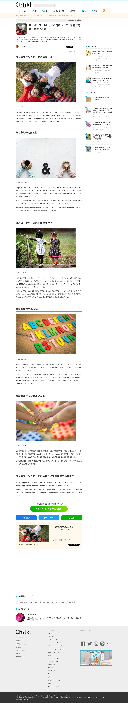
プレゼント (51, 655)
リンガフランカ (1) (47, 602)
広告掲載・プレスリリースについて (25, 644)
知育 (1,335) (60, 602)
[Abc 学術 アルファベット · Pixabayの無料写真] (49, 334)
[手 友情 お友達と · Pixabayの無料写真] (49, 421)
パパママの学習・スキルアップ (56, 649)
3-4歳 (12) (34, 602)
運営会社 (18, 641)
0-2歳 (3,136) (22, 602)
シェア (27, 517)
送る (73, 517)
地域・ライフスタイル (53, 661)
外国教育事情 (51, 664)
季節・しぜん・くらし (99, 117)
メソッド (24, 11)
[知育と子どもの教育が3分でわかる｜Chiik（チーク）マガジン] (23, 5)
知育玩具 (50, 683)
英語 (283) (71, 602)
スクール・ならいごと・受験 (99, 58)
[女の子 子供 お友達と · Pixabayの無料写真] (49, 248)
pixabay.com (22, 182)
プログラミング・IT (53, 658)
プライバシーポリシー (21, 650)
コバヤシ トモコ (23, 46)
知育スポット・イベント (54, 680)
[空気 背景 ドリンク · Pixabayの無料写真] (49, 158)
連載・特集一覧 (20, 656)
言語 (45, 11)
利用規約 (18, 653)
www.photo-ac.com (24, 107)
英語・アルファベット (75, 51)
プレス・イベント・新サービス (56, 652)
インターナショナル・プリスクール (101, 56)
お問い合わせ (19, 647)
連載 (95, 11)
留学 (49, 674)
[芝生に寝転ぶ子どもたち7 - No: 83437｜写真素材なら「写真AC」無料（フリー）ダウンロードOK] (49, 82)
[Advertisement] (49, 571)
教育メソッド (51, 671)
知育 (98, 72)
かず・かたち (96, 102)
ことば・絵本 (51, 636)
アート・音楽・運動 (53, 639)
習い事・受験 (59, 11)
